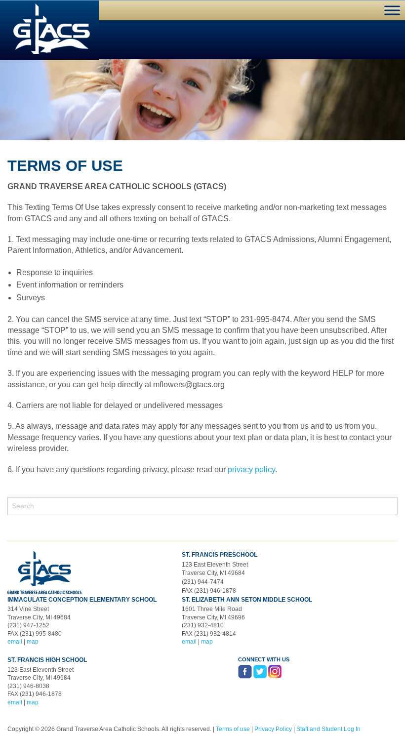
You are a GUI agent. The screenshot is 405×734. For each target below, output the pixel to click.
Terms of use (233, 729)
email (14, 641)
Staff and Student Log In (328, 729)
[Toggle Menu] (392, 10)
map (33, 641)
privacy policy (251, 469)
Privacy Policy (273, 729)
